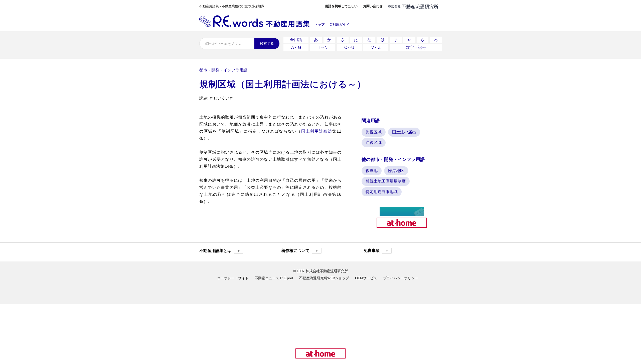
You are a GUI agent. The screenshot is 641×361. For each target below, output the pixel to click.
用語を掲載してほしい (341, 6)
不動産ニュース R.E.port (274, 278)
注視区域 (374, 142)
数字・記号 (416, 47)
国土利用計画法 (316, 131)
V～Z (376, 47)
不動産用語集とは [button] (220, 250)
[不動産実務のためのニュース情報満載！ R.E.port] (402, 214)
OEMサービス (366, 278)
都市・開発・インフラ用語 (223, 70)
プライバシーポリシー (400, 278)
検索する (267, 43)
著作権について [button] (300, 250)
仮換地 (372, 170)
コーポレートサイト (233, 278)
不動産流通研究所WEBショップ (324, 278)
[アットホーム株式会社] (402, 225)
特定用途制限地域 (382, 192)
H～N (322, 47)
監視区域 (374, 132)
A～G (296, 47)
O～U (349, 47)
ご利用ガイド (339, 24)
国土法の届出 (404, 132)
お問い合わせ (373, 6)
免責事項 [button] (376, 250)
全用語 (296, 40)
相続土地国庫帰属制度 (386, 181)
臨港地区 (396, 170)
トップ (320, 24)
